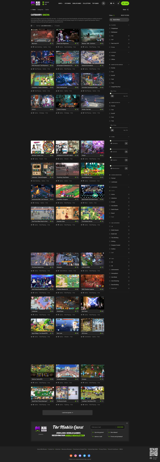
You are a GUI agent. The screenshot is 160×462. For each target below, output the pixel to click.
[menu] (79, 3)
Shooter (66, 159)
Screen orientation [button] (116, 175)
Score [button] (112, 136)
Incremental (92, 181)
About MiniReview (42, 449)
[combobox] (46, 25)
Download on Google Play (80, 449)
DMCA (121, 449)
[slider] (111, 93)
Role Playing (92, 47)
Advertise (57, 449)
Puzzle (41, 159)
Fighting (66, 404)
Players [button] (113, 25)
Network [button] (113, 52)
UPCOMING (68, 3)
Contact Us (51, 449)
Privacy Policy (102, 449)
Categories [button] (114, 187)
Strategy (41, 113)
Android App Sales (93, 449)
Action (61, 91)
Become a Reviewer (67, 449)
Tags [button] (112, 258)
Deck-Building (38, 47)
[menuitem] (60, 3)
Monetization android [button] (117, 64)
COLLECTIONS (87, 3)
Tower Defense (63, 271)
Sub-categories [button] (115, 223)
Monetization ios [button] (115, 102)
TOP (95, 3)
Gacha (45, 47)
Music (86, 203)
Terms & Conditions (113, 449)
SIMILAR (76, 3)
